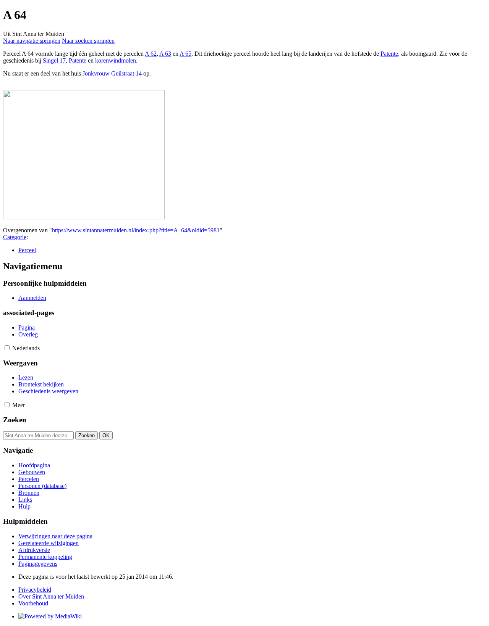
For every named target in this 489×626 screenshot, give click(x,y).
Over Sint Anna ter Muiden (51, 596)
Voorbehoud (33, 603)
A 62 (151, 53)
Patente (389, 53)
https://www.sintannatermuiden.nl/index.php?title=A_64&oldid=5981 (136, 230)
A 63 (165, 53)
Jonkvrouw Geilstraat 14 (112, 73)
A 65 (185, 53)
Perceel (27, 250)
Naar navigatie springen (31, 40)
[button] (7, 347)
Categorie (14, 237)
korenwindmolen (115, 60)
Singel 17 (54, 60)
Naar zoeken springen (88, 40)
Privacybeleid (34, 589)
